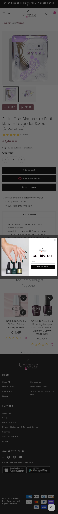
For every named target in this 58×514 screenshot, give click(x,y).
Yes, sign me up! (42, 267)
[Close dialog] (55, 240)
